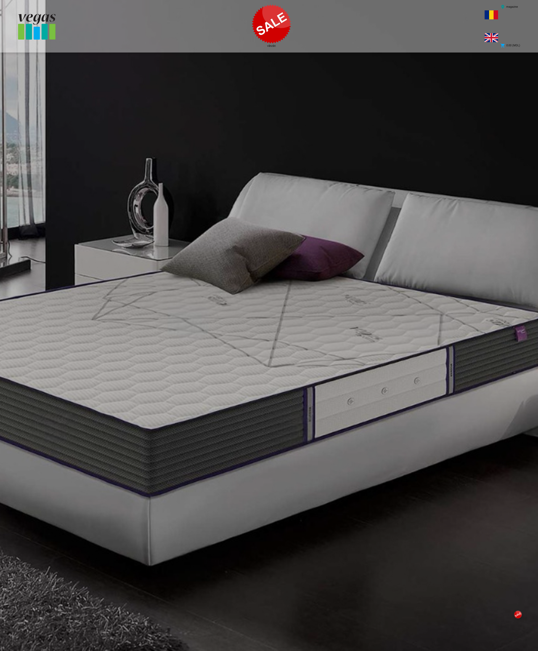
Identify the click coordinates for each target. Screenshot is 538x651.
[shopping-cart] (518, 615)
